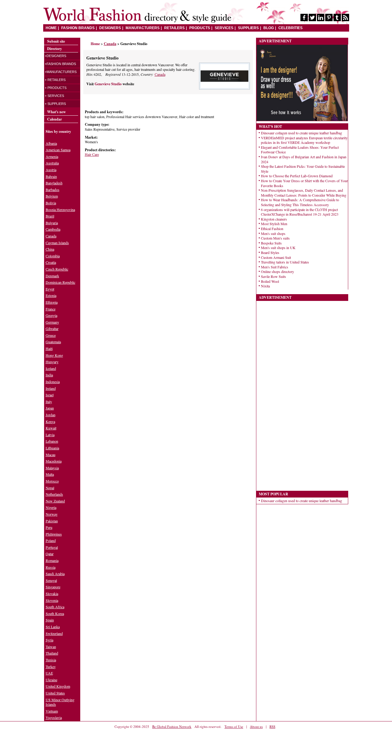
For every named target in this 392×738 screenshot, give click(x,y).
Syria (49, 639)
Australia (52, 162)
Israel (50, 394)
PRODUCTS (199, 28)
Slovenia (52, 600)
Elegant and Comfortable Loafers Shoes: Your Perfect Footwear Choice (300, 150)
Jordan (50, 414)
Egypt (50, 288)
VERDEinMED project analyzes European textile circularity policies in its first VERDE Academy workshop (304, 140)
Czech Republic (57, 269)
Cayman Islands (57, 242)
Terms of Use (233, 726)
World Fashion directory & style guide (137, 15)
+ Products (55, 88)
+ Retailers (55, 80)
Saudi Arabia (55, 573)
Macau (50, 454)
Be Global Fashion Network (171, 726)
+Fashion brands (60, 64)
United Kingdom (58, 686)
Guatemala (53, 341)
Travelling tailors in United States (285, 261)
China (50, 249)
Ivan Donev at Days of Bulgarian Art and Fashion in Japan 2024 (303, 159)
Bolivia (51, 202)
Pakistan (52, 520)
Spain (50, 619)
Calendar (54, 119)
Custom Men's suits (275, 238)
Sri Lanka (53, 626)
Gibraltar (52, 328)
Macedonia (54, 461)
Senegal (51, 580)
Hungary (52, 361)
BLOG (268, 28)
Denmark (52, 275)
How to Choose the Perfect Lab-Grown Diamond (297, 175)
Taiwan (51, 646)
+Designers (55, 56)
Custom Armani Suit (276, 257)
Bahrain (51, 176)
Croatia (51, 262)
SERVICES (224, 28)
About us (256, 726)
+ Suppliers (55, 104)
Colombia (53, 255)
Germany (52, 322)
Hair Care (92, 154)
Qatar (50, 553)
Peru (49, 527)
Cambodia (53, 229)
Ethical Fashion (272, 228)
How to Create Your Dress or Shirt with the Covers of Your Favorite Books (304, 183)
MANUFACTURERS (143, 28)
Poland (51, 540)
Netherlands (54, 494)
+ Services (54, 96)
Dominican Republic (60, 282)
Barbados (52, 189)
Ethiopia (52, 302)
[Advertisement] (129, 197)
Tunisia (51, 659)
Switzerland (54, 633)
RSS (272, 726)
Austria (51, 169)
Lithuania (52, 447)
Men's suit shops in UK (278, 247)
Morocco (52, 481)
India (49, 374)
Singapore (53, 586)
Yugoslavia (54, 717)
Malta (50, 474)
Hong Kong (54, 355)
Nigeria (51, 507)
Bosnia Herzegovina (60, 209)
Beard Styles (270, 252)
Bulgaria (52, 222)
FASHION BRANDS (78, 28)
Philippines (54, 534)
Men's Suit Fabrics (274, 266)
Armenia (52, 156)
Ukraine (51, 679)
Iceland (51, 368)
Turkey (51, 666)
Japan (50, 408)
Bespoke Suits (271, 242)
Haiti (49, 348)
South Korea (55, 613)
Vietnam (52, 711)
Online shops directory (277, 271)
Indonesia (53, 381)
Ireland (51, 388)
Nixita (265, 285)
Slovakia (52, 593)
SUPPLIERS (248, 28)
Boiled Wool (270, 281)
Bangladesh (54, 182)
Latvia (50, 434)
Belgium (52, 196)
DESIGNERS (110, 28)
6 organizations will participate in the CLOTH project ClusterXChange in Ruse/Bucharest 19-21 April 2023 (299, 212)
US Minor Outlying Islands (60, 702)
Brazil (50, 215)
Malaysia (52, 467)
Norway (52, 514)
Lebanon (52, 441)
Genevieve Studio (109, 83)
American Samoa (58, 149)
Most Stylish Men (274, 223)
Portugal (52, 547)
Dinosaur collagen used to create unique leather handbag (301, 132)
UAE (49, 673)
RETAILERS (174, 28)
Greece (51, 335)
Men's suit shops (273, 233)
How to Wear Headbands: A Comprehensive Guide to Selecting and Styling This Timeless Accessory (300, 202)
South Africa (55, 606)
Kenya (50, 421)
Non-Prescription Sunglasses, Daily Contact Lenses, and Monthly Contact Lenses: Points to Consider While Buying (303, 193)
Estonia (51, 295)
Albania (51, 143)
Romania (52, 560)
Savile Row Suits (273, 276)
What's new (56, 111)
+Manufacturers (61, 72)
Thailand (52, 653)
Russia (50, 567)
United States (55, 692)
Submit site (56, 41)
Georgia (51, 315)
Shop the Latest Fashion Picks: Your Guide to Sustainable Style (303, 169)
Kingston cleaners (274, 219)
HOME (51, 28)
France (50, 308)
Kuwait (51, 427)
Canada (160, 74)
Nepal (50, 487)
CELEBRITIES (290, 28)
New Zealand (55, 500)
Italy (49, 401)
